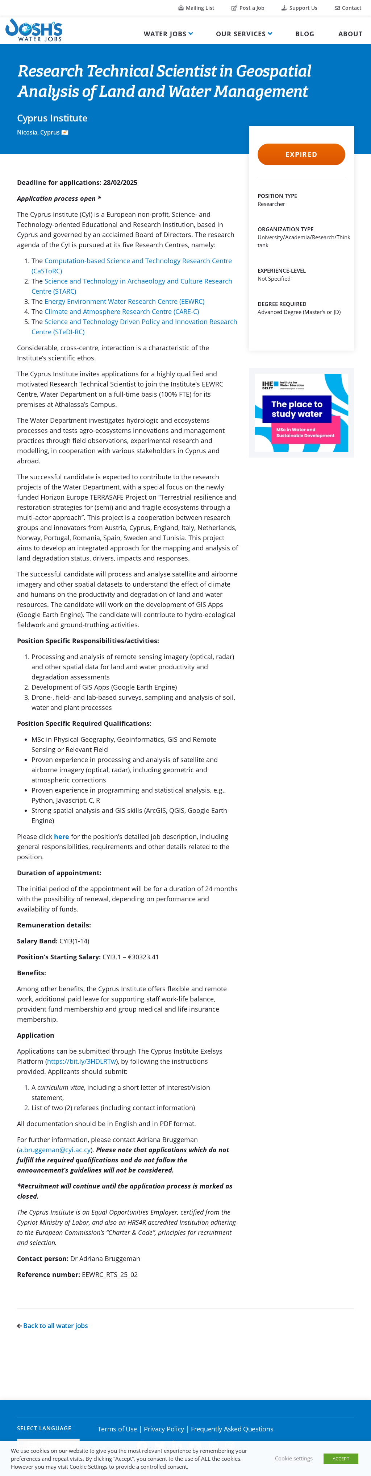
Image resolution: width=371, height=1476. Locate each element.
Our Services (241, 33)
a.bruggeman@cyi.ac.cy (55, 1149)
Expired (301, 154)
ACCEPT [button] (341, 1458)
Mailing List (199, 7)
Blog (304, 33)
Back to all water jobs (55, 1325)
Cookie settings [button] (294, 1458)
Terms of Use (117, 1429)
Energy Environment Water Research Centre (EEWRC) (124, 301)
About (350, 33)
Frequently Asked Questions (232, 1429)
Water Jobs (165, 33)
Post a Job (251, 7)
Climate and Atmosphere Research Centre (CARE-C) (122, 311)
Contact (351, 7)
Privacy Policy (164, 1429)
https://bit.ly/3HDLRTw (81, 1061)
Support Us (302, 7)
